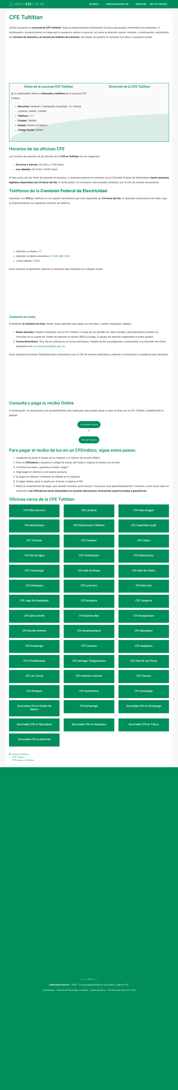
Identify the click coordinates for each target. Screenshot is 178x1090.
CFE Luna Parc (89, 585)
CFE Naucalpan (144, 630)
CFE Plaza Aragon (143, 510)
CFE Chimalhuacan (34, 660)
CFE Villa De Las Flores (143, 660)
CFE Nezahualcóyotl (89, 630)
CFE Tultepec (89, 540)
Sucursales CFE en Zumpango (143, 706)
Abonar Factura (89, 439)
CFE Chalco (143, 540)
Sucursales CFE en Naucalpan (34, 724)
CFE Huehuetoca (89, 690)
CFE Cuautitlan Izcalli (143, 525)
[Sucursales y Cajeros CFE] (27, 4)
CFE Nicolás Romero (34, 630)
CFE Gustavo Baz (89, 615)
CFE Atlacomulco (144, 555)
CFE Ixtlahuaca (34, 585)
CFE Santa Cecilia (34, 615)
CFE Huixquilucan (144, 615)
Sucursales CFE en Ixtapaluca (89, 724)
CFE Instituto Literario (89, 675)
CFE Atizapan (34, 690)
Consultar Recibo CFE (117, 4)
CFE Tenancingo (34, 570)
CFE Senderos (89, 600)
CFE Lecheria (89, 510)
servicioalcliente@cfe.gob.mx (49, 346)
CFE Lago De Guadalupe (34, 600)
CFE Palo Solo (144, 585)
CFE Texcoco (143, 675)
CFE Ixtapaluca (143, 645)
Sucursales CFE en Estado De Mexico (34, 707)
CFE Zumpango (34, 645)
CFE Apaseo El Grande (23, 760)
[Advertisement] (89, 62)
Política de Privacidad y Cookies (72, 990)
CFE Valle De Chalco (143, 570)
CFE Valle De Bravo (89, 570)
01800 (36, 260)
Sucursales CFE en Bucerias (34, 739)
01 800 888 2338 (60, 256)
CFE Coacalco (89, 645)
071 (31, 115)
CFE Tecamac (34, 540)
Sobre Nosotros (98, 990)
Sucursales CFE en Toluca (144, 724)
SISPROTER (141, 4)
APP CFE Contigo (158, 4)
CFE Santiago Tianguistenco (89, 660)
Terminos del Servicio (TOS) (122, 990)
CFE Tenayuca (143, 600)
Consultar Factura (89, 424)
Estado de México (20, 754)
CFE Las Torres (34, 675)
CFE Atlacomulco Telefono (89, 525)
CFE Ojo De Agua (34, 555)
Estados (93, 4)
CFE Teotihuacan (89, 555)
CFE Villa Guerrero (34, 510)
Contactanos (48, 990)
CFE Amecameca (34, 525)
